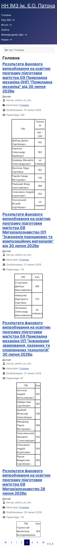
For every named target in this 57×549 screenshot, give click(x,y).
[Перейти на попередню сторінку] (11, 542)
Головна (6, 15)
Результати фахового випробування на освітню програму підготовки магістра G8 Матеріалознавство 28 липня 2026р (26, 482)
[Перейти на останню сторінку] (43, 542)
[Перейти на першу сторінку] (5, 542)
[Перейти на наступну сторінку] (37, 542)
